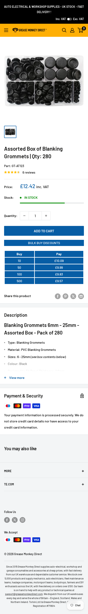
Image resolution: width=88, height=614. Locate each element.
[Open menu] (6, 30)
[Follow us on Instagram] (22, 520)
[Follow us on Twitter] (15, 520)
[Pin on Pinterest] (65, 296)
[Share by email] (81, 296)
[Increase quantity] (46, 215)
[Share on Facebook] (58, 296)
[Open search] (64, 30)
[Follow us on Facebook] (7, 520)
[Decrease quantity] (24, 215)
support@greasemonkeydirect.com (24, 594)
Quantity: (10, 216)
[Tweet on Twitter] (73, 296)
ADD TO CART (44, 231)
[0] (80, 30)
